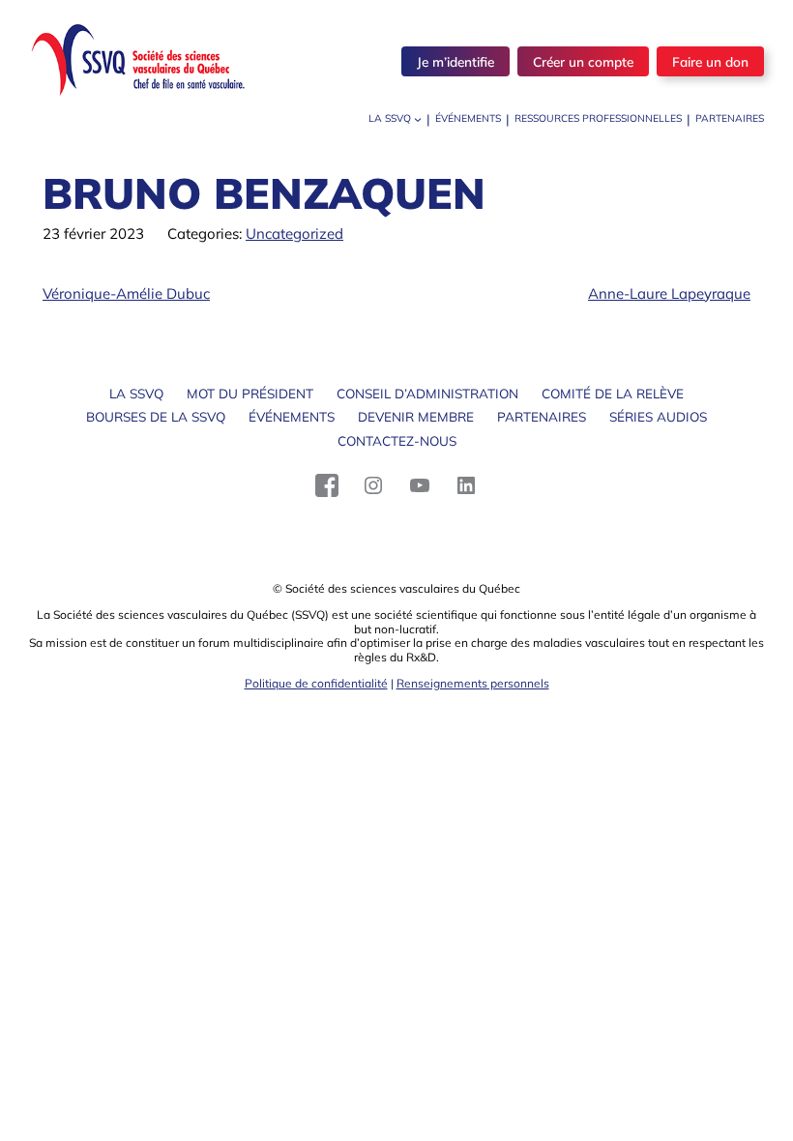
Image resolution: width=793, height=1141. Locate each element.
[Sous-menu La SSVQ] (418, 119)
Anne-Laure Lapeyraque (669, 293)
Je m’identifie (455, 61)
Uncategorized (294, 233)
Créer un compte (583, 61)
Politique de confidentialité (316, 683)
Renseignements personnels (472, 683)
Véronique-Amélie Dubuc (126, 293)
